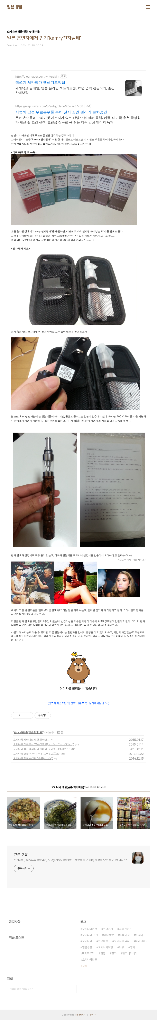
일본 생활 (14, 6)
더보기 (84, 966)
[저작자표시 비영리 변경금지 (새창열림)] (56, 715)
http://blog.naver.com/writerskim (37, 76)
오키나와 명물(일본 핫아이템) (28, 732)
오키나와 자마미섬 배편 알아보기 (31, 739)
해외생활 (109, 935)
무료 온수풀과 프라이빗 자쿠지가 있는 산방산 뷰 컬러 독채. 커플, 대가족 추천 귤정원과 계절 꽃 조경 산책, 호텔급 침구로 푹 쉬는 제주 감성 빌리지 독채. (77, 120)
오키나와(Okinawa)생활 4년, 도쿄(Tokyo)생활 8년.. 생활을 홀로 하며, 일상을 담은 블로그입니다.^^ (70, 860)
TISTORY (80, 1014)
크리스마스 (125, 929)
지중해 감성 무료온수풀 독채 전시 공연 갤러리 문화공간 (61, 112)
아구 (121, 947)
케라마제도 (142, 941)
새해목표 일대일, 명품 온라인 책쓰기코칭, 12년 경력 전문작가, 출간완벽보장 (64, 90)
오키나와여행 (105, 947)
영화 (132, 947)
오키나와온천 (89, 929)
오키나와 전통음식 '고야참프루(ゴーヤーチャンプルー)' (43, 744)
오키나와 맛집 (90, 935)
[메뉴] (148, 7)
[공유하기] (23, 715)
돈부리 (139, 935)
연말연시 (108, 929)
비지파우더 (88, 953)
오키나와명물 (89, 959)
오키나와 (87, 941)
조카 (114, 953)
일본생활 (87, 947)
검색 (72, 989)
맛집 (103, 953)
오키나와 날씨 (122, 941)
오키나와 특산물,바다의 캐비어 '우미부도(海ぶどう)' (41, 748)
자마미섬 (125, 935)
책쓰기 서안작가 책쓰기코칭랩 (40, 82)
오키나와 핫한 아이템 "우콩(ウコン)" (33, 758)
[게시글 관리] (28, 715)
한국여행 (103, 941)
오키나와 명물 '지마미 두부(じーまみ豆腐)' (36, 753)
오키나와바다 (130, 953)
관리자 (92, 1014)
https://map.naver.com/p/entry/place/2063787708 (49, 106)
